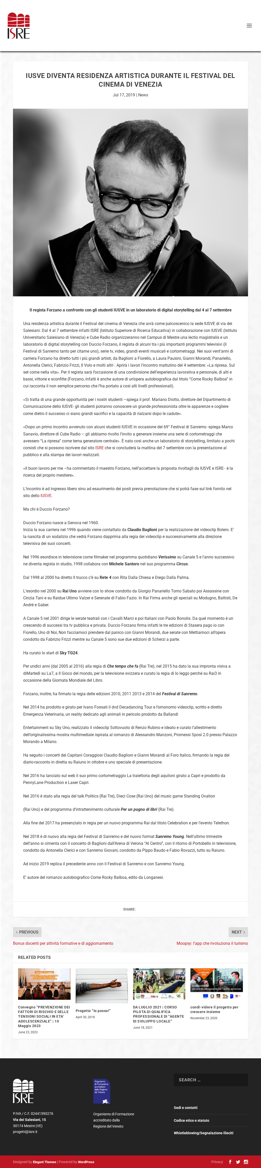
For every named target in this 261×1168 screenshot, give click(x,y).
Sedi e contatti (186, 1108)
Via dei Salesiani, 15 (30, 1120)
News (143, 95)
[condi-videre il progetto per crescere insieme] (216, 984)
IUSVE (46, 495)
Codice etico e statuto (191, 1120)
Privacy (217, 1162)
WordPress (86, 1162)
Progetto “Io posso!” (93, 1011)
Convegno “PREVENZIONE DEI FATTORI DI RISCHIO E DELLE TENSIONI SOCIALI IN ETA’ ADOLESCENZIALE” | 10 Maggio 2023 (44, 1016)
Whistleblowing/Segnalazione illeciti (203, 1133)
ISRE (99, 447)
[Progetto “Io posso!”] (102, 985)
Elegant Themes (44, 1162)
